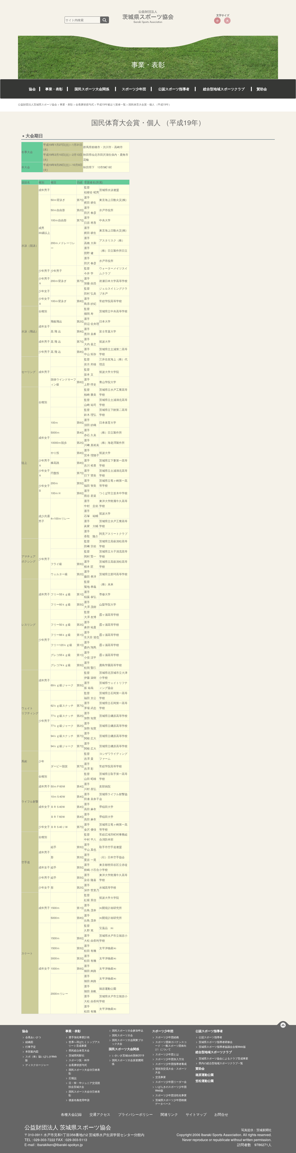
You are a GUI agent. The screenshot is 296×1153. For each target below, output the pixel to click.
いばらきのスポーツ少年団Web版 (171, 1088)
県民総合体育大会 (79, 1050)
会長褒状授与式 (78, 1065)
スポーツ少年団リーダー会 (171, 1081)
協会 (32, 88)
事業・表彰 (54, 88)
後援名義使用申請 (79, 1100)
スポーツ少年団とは (167, 1054)
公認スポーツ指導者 (173, 88)
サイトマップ (196, 1114)
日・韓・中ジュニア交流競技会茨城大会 (84, 1084)
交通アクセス (99, 1114)
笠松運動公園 (206, 1081)
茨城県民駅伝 (76, 1055)
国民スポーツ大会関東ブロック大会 (127, 1041)
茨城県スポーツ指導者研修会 (216, 1042)
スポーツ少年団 (134, 88)
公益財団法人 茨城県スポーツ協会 (67, 1127)
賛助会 (262, 88)
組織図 (29, 1042)
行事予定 (30, 1046)
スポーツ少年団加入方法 (169, 1059)
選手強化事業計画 (79, 1037)
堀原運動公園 (206, 1075)
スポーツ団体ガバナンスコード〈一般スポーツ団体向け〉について (171, 1045)
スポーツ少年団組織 (167, 1037)
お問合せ (221, 1114)
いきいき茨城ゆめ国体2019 (128, 1055)
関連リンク (169, 1114)
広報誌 (72, 1078)
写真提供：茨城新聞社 (256, 1130)
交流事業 (160, 1077)
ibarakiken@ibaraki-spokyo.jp (60, 1144)
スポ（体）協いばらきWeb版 (41, 1058)
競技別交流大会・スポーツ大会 (171, 1070)
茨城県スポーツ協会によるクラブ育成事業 (223, 1058)
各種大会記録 (71, 1114)
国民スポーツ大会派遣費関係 (127, 1062)
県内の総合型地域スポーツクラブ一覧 (221, 1063)
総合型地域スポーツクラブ (224, 88)
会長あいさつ (33, 1037)
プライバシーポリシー (135, 1114)
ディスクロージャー (37, 1065)
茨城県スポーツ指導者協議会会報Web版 (222, 1046)
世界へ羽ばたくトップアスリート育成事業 (84, 1043)
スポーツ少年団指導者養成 (171, 1064)
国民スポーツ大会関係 (92, 88)
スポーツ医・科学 (79, 1060)
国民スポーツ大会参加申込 (127, 1030)
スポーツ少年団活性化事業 (171, 1095)
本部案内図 (31, 1051)
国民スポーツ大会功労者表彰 (84, 1071)
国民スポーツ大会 (122, 1035)
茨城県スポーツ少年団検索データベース (171, 1101)
